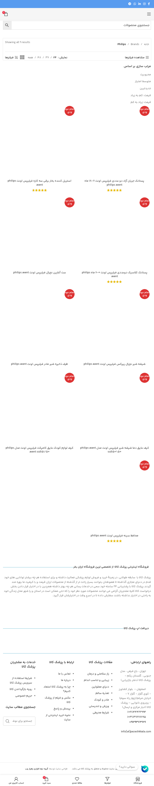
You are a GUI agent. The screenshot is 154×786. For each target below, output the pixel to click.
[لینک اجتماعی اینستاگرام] (144, 4)
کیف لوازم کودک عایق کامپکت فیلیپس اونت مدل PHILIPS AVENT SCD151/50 (39, 450)
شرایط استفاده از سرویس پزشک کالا (21, 680)
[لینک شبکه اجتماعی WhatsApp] (134, 4)
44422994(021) (136, 712)
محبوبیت (145, 74)
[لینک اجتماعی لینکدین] (139, 4)
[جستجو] (7, 721)
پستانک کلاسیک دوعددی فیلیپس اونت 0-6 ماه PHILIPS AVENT (114, 274)
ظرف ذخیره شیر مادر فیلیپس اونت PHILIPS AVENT (39, 364)
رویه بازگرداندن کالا (21, 689)
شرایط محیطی (101, 713)
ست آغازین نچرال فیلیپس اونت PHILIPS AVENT (39, 272)
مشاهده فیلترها (135, 57)
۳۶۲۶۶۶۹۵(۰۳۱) (136, 717)
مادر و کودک (101, 700)
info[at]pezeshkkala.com (136, 732)
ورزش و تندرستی (99, 706)
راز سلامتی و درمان (98, 674)
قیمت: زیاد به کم (141, 102)
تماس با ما (64, 674)
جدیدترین (145, 88)
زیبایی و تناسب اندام (96, 680)
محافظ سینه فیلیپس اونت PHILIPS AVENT (114, 536)
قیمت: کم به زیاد (141, 95)
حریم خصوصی (23, 696)
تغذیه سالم (102, 693)
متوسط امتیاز (143, 81)
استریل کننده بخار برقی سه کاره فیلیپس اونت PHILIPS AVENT (39, 183)
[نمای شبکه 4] (22, 57)
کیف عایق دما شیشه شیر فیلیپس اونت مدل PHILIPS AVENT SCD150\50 (114, 450)
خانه (146, 44)
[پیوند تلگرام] (129, 4)
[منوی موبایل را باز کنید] (149, 14)
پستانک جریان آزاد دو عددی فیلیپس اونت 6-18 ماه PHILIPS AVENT (114, 183)
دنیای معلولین (100, 687)
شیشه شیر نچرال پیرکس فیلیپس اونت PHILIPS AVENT (115, 364)
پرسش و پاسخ (62, 709)
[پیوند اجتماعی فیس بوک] (149, 4)
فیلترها (9, 57)
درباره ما (66, 680)
